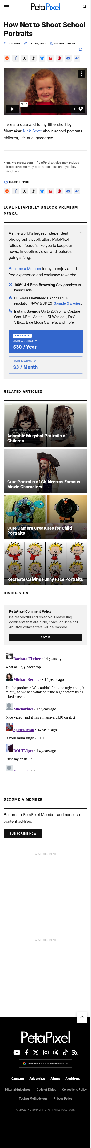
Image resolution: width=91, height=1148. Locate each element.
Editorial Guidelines (17, 1089)
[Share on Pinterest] (59, 58)
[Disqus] (45, 710)
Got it (46, 637)
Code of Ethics (46, 1089)
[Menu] (6, 6)
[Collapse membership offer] (81, 233)
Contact (17, 1079)
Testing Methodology (33, 1098)
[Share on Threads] (33, 58)
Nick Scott (32, 131)
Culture (15, 43)
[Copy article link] (77, 58)
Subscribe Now (23, 833)
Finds (25, 182)
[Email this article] (68, 58)
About (55, 1079)
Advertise (37, 1079)
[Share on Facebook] (15, 58)
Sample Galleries (67, 303)
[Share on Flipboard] (50, 58)
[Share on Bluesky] (42, 58)
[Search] (84, 6)
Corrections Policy (74, 1089)
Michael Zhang (64, 43)
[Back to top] (82, 1017)
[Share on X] (24, 58)
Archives (72, 1079)
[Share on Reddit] (7, 58)
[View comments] (83, 49)
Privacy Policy (63, 1098)
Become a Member (25, 268)
